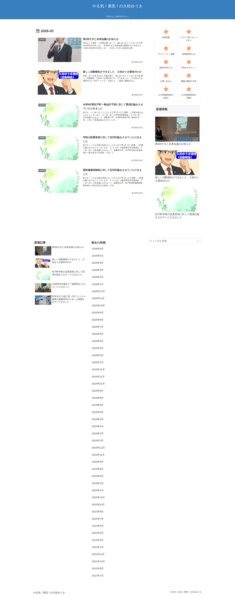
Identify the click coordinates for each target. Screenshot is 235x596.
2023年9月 (97, 461)
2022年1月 (97, 547)
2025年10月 (98, 305)
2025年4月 (97, 348)
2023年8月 (97, 469)
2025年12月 (98, 291)
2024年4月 (97, 419)
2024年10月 (98, 383)
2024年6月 (97, 405)
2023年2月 (97, 483)
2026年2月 (97, 277)
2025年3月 (97, 355)
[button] (198, 241)
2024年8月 (97, 398)
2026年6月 (97, 255)
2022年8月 (97, 511)
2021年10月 (98, 561)
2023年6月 (97, 476)
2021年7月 (97, 575)
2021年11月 (98, 554)
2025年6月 (97, 334)
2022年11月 (98, 504)
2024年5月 (97, 412)
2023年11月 (98, 454)
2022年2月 (97, 540)
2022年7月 (97, 518)
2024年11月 (98, 376)
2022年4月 (97, 533)
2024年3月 (97, 426)
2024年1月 (97, 440)
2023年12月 (98, 447)
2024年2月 (97, 433)
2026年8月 (97, 248)
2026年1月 (97, 284)
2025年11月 (98, 298)
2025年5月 (97, 341)
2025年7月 (97, 326)
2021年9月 (97, 568)
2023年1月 (97, 490)
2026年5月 (97, 262)
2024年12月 (98, 369)
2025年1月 (97, 362)
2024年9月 (97, 390)
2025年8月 (97, 319)
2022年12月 (98, 497)
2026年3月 (97, 270)
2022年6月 (97, 526)
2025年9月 (97, 312)
